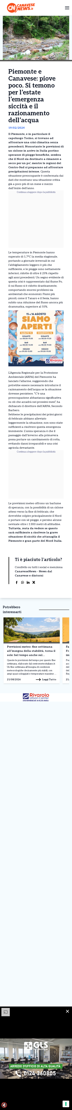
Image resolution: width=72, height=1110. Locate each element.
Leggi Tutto (49, 679)
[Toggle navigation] (67, 7)
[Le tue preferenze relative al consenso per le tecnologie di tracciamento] (66, 1104)
